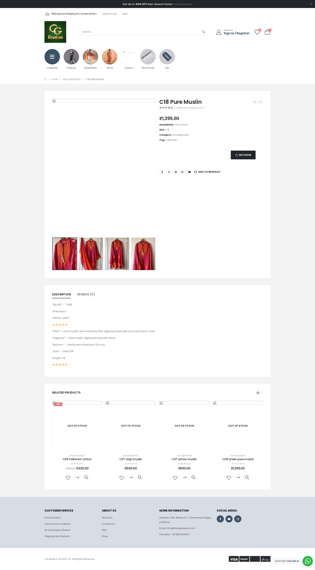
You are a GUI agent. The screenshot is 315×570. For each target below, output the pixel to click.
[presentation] (53, 167)
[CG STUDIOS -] (55, 32)
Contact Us (109, 13)
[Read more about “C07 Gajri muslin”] (130, 477)
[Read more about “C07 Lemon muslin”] (184, 477)
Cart (125, 13)
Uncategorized (180, 134)
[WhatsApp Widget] (308, 561)
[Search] (204, 32)
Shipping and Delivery (57, 536)
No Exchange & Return (57, 530)
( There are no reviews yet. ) (189, 107)
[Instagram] (237, 518)
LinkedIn (176, 172)
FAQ (104, 530)
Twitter (169, 172)
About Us (107, 517)
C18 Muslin (171, 139)
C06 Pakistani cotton (77, 459)
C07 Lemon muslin (184, 459)
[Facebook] (220, 518)
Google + (183, 172)
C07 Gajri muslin (130, 459)
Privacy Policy (52, 517)
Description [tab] (61, 294)
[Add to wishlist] (68, 477)
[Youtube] (229, 518)
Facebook (162, 172)
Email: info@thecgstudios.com (177, 528)
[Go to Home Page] (45, 79)
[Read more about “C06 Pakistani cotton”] (77, 477)
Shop (105, 536)
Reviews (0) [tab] (86, 294)
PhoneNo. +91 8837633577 (174, 534)
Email (189, 172)
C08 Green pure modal (238, 459)
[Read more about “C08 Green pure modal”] (238, 477)
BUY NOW (245, 155)
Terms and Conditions (57, 524)
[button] (258, 392)
